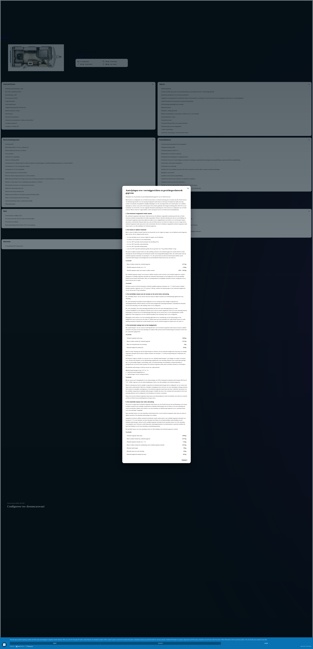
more (266, 643)
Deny (55, 643)
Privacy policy (308, 646)
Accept (160, 643)
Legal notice (302, 646)
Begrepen (184, 460)
